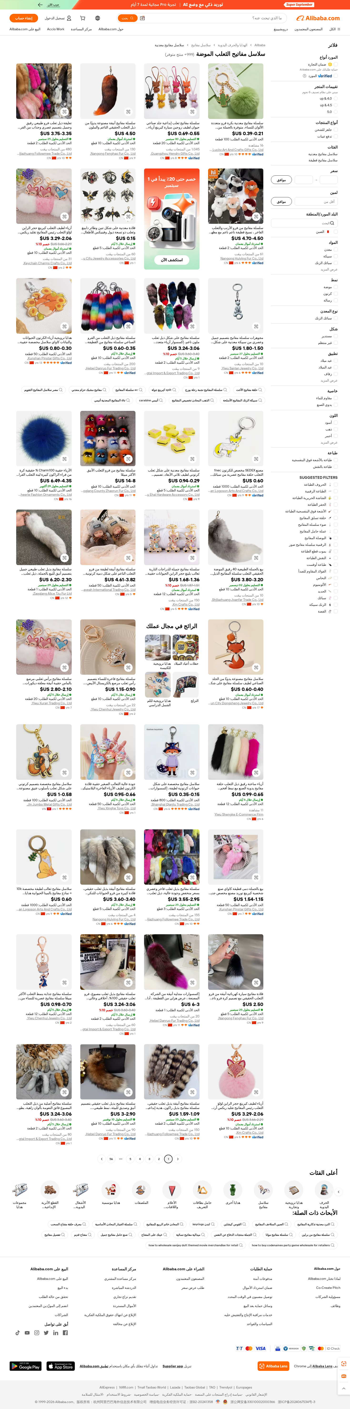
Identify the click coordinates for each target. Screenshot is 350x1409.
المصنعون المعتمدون (190, 1279)
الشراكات (61, 1315)
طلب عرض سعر (192, 1288)
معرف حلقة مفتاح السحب (66, 1224)
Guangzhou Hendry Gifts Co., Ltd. (175, 153)
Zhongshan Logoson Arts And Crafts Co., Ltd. (236, 491)
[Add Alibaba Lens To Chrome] (273, 1366)
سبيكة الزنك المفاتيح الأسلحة (240, 400)
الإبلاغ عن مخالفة (124, 1324)
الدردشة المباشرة (124, 1288)
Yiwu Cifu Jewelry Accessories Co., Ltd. (108, 258)
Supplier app (173, 1366)
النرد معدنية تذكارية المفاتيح (313, 1224)
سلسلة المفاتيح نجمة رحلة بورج (203, 390)
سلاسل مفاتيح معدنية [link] (169, 45)
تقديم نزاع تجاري (124, 1297)
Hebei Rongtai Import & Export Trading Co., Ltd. (172, 373)
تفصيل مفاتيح (52, 1234)
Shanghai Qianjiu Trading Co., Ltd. (175, 804)
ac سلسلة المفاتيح (126, 390)
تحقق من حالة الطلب (53, 1297)
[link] (344, 1364)
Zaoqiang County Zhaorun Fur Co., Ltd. (108, 491)
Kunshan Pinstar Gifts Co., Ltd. (49, 358)
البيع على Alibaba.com (52, 1279)
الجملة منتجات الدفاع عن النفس (233, 1234)
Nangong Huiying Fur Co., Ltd (241, 258)
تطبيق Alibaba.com (94, 1366)
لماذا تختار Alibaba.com (324, 1279)
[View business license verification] (218, 1401)
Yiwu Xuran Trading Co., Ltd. (51, 703)
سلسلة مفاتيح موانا (277, 1234)
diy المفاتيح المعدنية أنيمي (109, 400)
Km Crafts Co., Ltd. (186, 604)
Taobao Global (194, 1387)
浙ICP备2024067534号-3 (296, 1402)
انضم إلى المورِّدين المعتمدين (48, 1306)
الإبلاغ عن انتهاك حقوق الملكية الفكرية (110, 1315)
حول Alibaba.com (327, 1269)
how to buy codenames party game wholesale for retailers (291, 1245)
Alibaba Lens (322, 1366)
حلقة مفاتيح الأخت (246, 390)
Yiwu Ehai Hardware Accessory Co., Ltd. (172, 494)
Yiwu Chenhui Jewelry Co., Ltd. (112, 709)
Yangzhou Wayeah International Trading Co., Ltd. (108, 590)
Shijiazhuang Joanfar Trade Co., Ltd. (237, 600)
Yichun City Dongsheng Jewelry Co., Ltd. (236, 703)
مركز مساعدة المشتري (120, 1279)
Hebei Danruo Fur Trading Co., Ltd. (110, 368)
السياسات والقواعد (259, 1324)
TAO (212, 1387)
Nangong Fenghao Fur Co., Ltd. (112, 153)
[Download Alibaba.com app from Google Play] (26, 1366)
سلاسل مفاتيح (201, 45)
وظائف (335, 1306)
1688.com (126, 1387)
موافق (281, 180)
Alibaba (260, 45)
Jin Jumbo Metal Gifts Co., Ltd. (49, 804)
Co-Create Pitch (328, 1288)
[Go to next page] (101, 1159)
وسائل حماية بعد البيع (258, 1306)
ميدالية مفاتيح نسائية (188, 1234)
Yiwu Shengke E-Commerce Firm (239, 814)
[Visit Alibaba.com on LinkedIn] (56, 1333)
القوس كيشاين (232, 1224)
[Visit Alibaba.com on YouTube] (27, 1333)
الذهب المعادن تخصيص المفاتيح (190, 400)
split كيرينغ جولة (161, 390)
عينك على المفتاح (151, 1234)
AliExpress (107, 1387)
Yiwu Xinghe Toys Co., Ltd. (116, 808)
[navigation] (304, 602)
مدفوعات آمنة (262, 1279)
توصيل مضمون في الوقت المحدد (250, 1297)
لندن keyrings (201, 1224)
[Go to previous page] (178, 1159)
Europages (244, 1387)
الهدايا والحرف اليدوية (232, 45)
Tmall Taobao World (151, 1387)
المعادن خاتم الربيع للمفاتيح (162, 1224)
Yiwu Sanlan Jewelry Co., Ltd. (242, 368)
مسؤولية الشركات (327, 1297)
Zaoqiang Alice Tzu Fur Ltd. (52, 593)
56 (111, 1159)
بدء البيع (63, 1288)
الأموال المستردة (124, 1306)
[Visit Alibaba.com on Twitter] (46, 1333)
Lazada (175, 1387)
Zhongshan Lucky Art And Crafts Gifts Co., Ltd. (236, 150)
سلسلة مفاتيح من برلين (316, 1234)
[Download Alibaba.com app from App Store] (60, 1366)
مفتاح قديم (80, 1234)
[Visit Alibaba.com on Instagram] (37, 1333)
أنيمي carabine (148, 400)
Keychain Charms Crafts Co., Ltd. (47, 263)
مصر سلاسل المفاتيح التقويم (41, 390)
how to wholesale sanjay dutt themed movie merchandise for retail (193, 1245)
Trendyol (225, 1387)
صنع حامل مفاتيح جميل (114, 1234)
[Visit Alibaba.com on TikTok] (17, 1333)
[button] (142, 18)
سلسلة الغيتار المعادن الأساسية (114, 1224)
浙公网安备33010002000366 (252, 1402)
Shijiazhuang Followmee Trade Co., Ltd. (44, 153)
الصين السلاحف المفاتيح (269, 1224)
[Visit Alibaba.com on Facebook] (65, 1333)
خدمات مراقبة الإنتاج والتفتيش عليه (248, 1315)
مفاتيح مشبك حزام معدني (87, 390)
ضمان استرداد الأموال (257, 1288)
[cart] (82, 19)
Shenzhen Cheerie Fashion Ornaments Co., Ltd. (44, 494)
